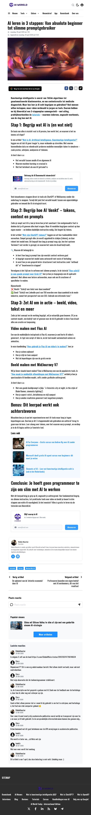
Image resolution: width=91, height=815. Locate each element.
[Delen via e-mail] (76, 88)
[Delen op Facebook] (66, 88)
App (56, 13)
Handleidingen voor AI (60, 799)
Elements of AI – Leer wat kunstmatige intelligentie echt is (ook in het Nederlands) (50, 470)
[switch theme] (77, 5)
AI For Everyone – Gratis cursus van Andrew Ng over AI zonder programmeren (50, 443)
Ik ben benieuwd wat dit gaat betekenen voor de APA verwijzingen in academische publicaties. (44, 729)
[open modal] (82, 5)
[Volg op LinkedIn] (18, 556)
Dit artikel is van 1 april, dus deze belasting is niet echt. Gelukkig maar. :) (37, 759)
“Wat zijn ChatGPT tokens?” (34, 234)
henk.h (18, 733)
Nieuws (15, 13)
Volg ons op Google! (81, 799)
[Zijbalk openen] (9, 13)
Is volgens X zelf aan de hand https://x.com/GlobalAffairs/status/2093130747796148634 (43, 657)
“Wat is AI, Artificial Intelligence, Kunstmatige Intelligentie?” (49, 139)
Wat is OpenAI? (83, 794)
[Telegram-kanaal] (62, 808)
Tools (22, 13)
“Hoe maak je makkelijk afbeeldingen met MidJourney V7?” (37, 374)
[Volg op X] (13, 556)
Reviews (25, 799)
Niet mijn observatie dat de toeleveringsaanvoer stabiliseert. (32, 680)
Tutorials (12, 568)
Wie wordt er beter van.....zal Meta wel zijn (25, 739)
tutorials (36, 114)
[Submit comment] (79, 604)
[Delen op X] (71, 88)
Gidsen (33, 13)
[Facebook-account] (35, 808)
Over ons (75, 13)
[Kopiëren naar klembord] (80, 88)
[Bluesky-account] (55, 808)
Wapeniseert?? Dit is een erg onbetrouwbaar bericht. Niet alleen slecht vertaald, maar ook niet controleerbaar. (45, 668)
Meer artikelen (45, 634)
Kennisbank (64, 13)
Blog (16, 799)
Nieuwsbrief (47, 13)
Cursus (20, 568)
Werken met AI (30, 568)
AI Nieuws (18, 794)
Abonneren (71, 188)
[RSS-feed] (48, 808)
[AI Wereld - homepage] (18, 5)
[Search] (73, 5)
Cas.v (17, 661)
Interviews (6, 799)
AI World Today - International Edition (45, 804)
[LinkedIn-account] (42, 808)
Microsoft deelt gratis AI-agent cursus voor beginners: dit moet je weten (49, 457)
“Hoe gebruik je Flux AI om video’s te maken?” (47, 346)
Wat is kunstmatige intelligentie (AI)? (41, 794)
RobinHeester (20, 651)
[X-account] (28, 808)
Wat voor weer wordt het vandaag (22, 749)
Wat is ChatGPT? (67, 794)
